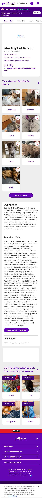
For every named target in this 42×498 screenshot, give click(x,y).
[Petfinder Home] (8, 3)
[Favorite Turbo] (17, 143)
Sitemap (29, 469)
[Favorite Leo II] (17, 117)
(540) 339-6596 (10, 54)
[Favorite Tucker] (37, 117)
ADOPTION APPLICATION (16, 330)
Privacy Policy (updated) (15, 474)
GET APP (36, 12)
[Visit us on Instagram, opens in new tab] (11, 65)
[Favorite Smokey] (37, 91)
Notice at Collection (25, 471)
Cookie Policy (11, 476)
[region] (21, 491)
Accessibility (27, 474)
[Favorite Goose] (37, 143)
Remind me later (5, 15)
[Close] (39, 487)
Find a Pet (21, 3)
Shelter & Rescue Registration (16, 469)
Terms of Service (13, 471)
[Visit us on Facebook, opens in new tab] (6, 65)
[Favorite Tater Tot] (17, 91)
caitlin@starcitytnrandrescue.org (16, 61)
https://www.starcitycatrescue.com (17, 57)
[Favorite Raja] (17, 169)
